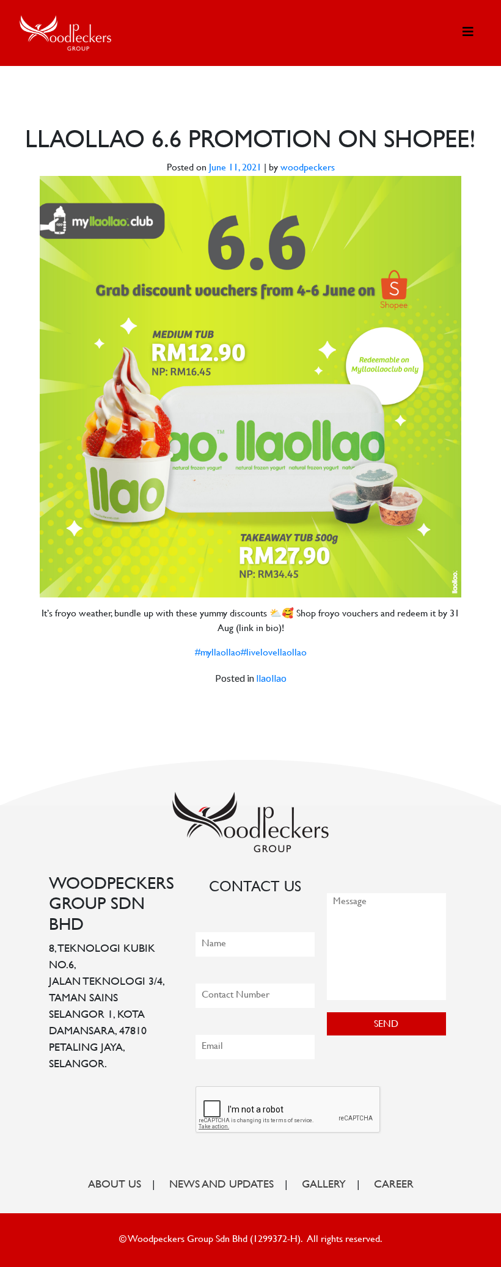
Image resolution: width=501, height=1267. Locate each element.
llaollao (271, 678)
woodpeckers (307, 168)
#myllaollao (218, 653)
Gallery (324, 1185)
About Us (114, 1185)
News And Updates (221, 1185)
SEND (386, 1024)
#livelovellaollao (274, 653)
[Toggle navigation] (468, 33)
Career (394, 1185)
